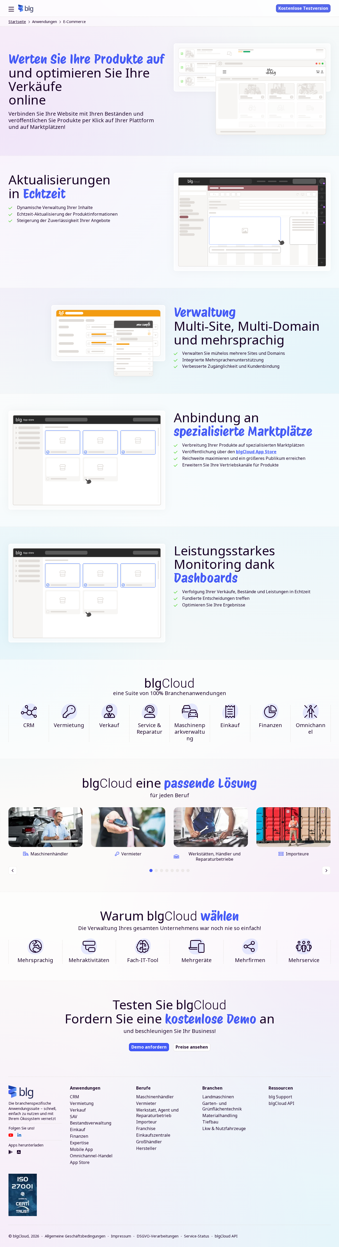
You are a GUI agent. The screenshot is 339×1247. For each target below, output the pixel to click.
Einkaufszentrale (153, 1135)
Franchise (145, 1128)
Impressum (121, 1236)
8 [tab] (188, 870)
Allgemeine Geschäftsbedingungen (75, 1236)
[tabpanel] (45, 834)
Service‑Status (196, 1236)
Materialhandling (219, 1115)
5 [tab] (172, 870)
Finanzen (79, 1136)
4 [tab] (167, 870)
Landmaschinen (218, 1097)
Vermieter (146, 1103)
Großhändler (149, 1142)
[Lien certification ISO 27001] (22, 1195)
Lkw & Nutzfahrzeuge (224, 1128)
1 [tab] (151, 870)
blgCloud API (281, 1103)
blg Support (280, 1097)
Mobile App (81, 1149)
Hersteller (146, 1148)
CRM (74, 1097)
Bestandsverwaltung (90, 1123)
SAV (73, 1116)
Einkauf (77, 1129)
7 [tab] (183, 870)
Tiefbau (210, 1122)
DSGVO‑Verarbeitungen (158, 1236)
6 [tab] (177, 870)
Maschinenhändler (155, 1097)
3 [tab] (161, 870)
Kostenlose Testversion (303, 8)
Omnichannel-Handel (91, 1156)
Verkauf (78, 1110)
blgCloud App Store (256, 452)
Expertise (79, 1143)
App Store (80, 1162)
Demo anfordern (149, 1047)
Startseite (17, 21)
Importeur (146, 1122)
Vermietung (81, 1103)
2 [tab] (156, 870)
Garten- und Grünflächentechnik (222, 1106)
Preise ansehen (192, 1047)
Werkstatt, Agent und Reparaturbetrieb (157, 1112)
